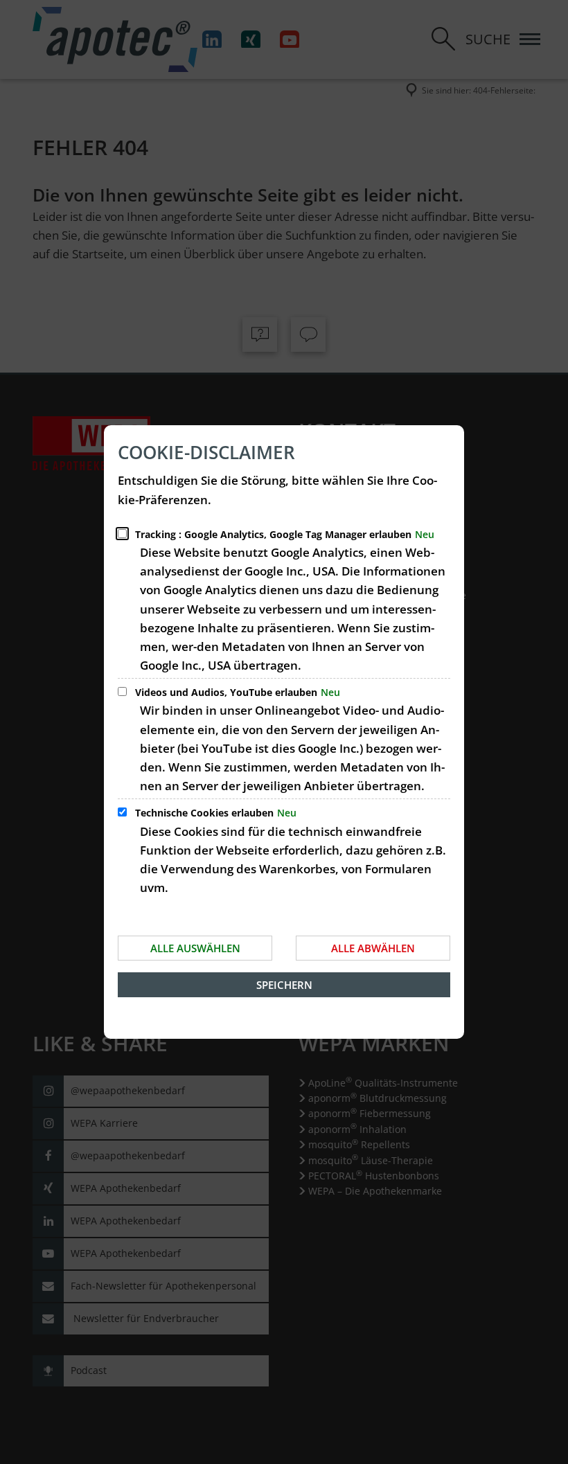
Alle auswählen (195, 948)
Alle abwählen (373, 948)
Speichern (284, 985)
